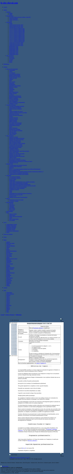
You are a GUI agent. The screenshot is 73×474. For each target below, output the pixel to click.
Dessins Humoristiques (11, 251)
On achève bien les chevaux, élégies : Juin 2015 (20, 17)
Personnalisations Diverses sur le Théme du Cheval (20, 161)
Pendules (8, 266)
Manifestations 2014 (13, 54)
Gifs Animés (9, 256)
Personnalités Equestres (14, 125)
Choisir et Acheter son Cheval (16, 111)
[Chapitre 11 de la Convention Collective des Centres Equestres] (14, 340)
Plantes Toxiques (13, 93)
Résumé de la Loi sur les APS (16, 194)
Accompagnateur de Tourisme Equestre (18, 165)
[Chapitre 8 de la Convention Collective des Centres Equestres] (14, 335)
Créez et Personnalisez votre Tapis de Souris (19, 151)
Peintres (8, 265)
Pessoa (10, 126)
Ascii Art (11, 203)
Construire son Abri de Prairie (16, 146)
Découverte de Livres (14, 113)
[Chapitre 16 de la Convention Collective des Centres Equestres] (14, 347)
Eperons (11, 116)
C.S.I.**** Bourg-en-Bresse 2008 (17, 30)
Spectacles (8, 281)
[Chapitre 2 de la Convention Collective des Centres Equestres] (14, 327)
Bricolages (11, 56)
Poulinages (8, 275)
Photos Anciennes (10, 267)
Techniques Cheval (10, 229)
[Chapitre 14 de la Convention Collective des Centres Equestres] (14, 344)
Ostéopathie (11, 89)
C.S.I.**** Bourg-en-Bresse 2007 (17, 28)
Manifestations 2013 (13, 53)
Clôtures (11, 79)
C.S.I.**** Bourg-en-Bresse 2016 (17, 40)
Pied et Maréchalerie (13, 92)
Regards (8, 276)
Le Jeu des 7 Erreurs (13, 201)
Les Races (11, 94)
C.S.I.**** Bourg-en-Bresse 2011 (16, 33)
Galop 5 (8, 301)
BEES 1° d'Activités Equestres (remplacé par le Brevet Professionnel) (24, 169)
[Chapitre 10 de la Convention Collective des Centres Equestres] (14, 338)
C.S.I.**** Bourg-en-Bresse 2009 (17, 31)
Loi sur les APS (12, 196)
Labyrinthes (11, 207)
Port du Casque (12, 179)
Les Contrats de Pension (14, 176)
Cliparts (8, 247)
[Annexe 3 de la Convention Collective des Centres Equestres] (14, 351)
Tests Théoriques (13, 133)
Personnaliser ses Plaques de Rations (17, 160)
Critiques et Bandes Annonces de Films (18, 112)
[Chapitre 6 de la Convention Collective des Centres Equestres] (14, 333)
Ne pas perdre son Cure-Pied (15, 144)
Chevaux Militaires (10, 245)
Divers (10, 62)
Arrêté (10, 192)
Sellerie (8, 309)
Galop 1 (8, 296)
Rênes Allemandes (13, 128)
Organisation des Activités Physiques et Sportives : (20, 193)
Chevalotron (12, 205)
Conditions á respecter (14, 189)
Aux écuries (12, 58)
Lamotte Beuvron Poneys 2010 (16, 42)
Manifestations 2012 (13, 51)
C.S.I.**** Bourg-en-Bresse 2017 (17, 41)
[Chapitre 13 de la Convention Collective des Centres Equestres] (14, 343)
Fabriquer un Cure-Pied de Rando (16, 153)
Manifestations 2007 (13, 46)
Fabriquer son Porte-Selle (15, 155)
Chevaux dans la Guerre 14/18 (16, 27)
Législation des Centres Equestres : (17, 188)
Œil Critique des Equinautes (15, 122)
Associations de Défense (14, 74)
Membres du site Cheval (11, 258)
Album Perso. (12, 215)
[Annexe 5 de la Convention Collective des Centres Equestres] (14, 354)
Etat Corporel (12, 81)
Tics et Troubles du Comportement (17, 102)
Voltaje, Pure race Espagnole (15, 216)
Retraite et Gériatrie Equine (15, 97)
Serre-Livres (9, 280)
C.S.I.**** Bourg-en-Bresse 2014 (17, 37)
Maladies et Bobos (13, 87)
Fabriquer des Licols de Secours (16, 139)
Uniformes (8, 283)
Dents (10, 80)
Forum (4, 237)
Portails (8, 270)
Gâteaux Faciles (12, 157)
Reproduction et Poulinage (15, 96)
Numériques (9, 261)
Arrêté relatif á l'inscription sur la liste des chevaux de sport (22, 185)
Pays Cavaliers (9, 263)
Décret (10, 190)
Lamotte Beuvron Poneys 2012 (16, 45)
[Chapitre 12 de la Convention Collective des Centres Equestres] (14, 341)
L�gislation (19, 314)
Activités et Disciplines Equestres (16, 106)
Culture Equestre (10, 293)
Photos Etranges (10, 269)
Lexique (5, 287)
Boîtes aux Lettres (10, 243)
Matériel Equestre (13, 120)
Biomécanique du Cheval (15, 76)
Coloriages (11, 206)
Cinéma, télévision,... (14, 19)
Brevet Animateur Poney (14, 170)
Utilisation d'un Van (13, 162)
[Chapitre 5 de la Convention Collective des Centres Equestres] (14, 331)
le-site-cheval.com (9, 2)
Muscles (8, 308)
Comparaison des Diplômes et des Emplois (18, 174)
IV (25, 448)
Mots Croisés (12, 208)
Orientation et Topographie (15, 124)
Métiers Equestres (13, 121)
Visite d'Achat (12, 134)
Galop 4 (8, 300)
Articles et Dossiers (10, 314)
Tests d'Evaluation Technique (15, 130)
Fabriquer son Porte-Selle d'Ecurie (17, 156)
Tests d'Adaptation (13, 101)
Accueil (5, 7)
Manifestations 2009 (13, 49)
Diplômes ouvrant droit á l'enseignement (18, 197)
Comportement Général (11, 224)
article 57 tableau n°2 (41, 363)
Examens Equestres (13, 117)
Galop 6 (8, 302)
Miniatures (8, 260)
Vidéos (10, 14)
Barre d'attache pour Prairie (15, 147)
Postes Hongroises (10, 272)
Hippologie (11, 83)
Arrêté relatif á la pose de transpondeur (18, 187)
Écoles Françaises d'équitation (16, 115)
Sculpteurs (8, 279)
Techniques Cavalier (10, 228)
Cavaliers (8, 244)
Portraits (8, 271)
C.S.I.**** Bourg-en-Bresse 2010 (17, 32)
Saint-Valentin (9, 278)
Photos (4, 240)
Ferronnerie (8, 254)
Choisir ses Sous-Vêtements (15, 108)
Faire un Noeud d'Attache (15, 142)
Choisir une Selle (13, 78)
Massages (11, 88)
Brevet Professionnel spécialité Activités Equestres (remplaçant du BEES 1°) (26, 171)
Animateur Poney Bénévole (15, 166)
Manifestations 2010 (13, 50)
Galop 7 (8, 304)
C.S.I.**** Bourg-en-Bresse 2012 (17, 35)
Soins (7, 310)
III (22, 448)
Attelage (8, 242)
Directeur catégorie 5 (32, 440)
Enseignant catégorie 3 (38, 328)
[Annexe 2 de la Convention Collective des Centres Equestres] (14, 350)
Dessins (8, 249)
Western (8, 285)
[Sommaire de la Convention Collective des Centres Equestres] (14, 324)
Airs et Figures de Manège (15, 107)
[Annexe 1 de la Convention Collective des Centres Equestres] (14, 348)
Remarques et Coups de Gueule (16, 199)
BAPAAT (11, 167)
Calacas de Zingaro (13, 18)
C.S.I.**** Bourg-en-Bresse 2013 (17, 36)
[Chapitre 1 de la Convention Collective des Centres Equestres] (14, 326)
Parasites (11, 90)
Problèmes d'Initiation (11, 227)
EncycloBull (12, 220)
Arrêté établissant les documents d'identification (19, 184)
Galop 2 (8, 297)
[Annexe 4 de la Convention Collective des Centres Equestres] (14, 353)
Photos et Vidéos (13, 214)
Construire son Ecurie (14, 149)
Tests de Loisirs (12, 131)
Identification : (12, 180)
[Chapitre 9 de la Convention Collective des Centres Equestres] (14, 337)
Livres (10, 21)
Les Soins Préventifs (13, 99)
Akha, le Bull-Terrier (14, 219)
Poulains (8, 274)
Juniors (7, 306)
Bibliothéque (6, 64)
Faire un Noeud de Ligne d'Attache (17, 143)
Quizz (4, 290)
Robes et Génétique (13, 98)
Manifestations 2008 (13, 48)
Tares (7, 311)
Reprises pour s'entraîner (14, 129)
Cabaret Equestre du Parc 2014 (16, 24)
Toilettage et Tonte (13, 103)
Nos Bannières (9, 211)
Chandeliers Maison (13, 148)
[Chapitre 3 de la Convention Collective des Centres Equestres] (14, 328)
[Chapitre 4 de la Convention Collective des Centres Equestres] (14, 330)
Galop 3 (8, 299)
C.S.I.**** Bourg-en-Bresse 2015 (17, 39)
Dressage (8, 252)
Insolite (10, 13)
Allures (10, 71)
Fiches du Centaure (13, 119)
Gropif (10, 217)
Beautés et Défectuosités (14, 75)
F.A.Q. (5, 222)
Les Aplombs (12, 72)
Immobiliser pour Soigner (15, 85)
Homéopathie (12, 84)
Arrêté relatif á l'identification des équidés (18, 183)
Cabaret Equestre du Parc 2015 (16, 26)
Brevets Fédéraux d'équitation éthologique (18, 172)
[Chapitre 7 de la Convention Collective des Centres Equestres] (14, 334)
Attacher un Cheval (13, 137)
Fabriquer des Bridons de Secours (16, 138)
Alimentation (12, 70)
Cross (7, 248)
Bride (10, 110)
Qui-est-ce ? (12, 210)
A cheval (11, 59)
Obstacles (8, 262)
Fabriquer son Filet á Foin (15, 140)
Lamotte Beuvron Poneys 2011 (16, 44)
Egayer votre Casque (14, 152)
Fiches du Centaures (8, 234)
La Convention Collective (15, 178)
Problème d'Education (11, 225)
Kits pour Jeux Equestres (14, 158)
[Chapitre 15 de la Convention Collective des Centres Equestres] (14, 345)
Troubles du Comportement (12, 230)
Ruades (10, 60)
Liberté (7, 257)
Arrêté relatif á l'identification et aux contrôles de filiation (22, 181)
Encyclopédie (9, 253)
